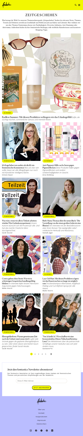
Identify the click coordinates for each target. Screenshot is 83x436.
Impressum (41, 420)
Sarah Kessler (7, 233)
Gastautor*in (48, 349)
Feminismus (9, 161)
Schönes (7, 113)
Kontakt (41, 413)
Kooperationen (41, 417)
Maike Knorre (7, 288)
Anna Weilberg (48, 175)
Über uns (41, 409)
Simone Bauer (7, 175)
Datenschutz (41, 424)
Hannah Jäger (48, 233)
